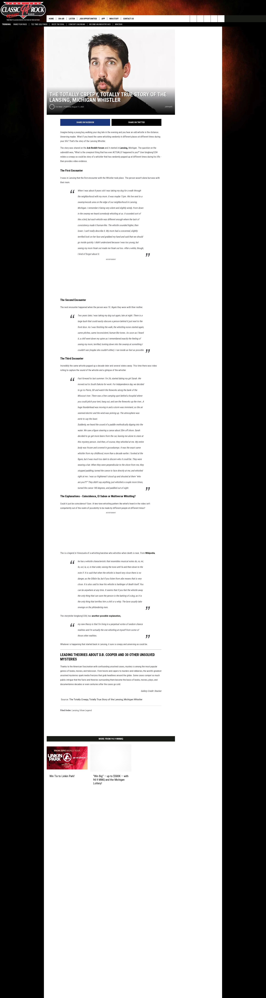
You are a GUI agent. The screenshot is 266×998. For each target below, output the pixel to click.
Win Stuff (114, 19)
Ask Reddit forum (95, 147)
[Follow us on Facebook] (207, 18)
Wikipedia (150, 553)
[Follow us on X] (221, 18)
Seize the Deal (58, 24)
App (103, 19)
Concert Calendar (77, 24)
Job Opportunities (88, 19)
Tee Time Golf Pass (39, 24)
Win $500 (118, 24)
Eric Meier (59, 107)
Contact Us (128, 19)
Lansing (75, 710)
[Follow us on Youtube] (214, 18)
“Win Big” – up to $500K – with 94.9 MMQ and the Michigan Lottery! (110, 779)
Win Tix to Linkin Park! (62, 776)
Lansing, (124, 147)
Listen (72, 19)
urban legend (86, 710)
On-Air (61, 19)
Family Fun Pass (20, 24)
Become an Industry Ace (100, 24)
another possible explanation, (106, 615)
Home (51, 19)
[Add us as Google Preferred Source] (200, 18)
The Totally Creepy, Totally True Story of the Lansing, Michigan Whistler (105, 699)
